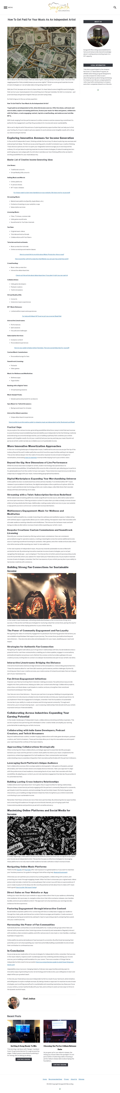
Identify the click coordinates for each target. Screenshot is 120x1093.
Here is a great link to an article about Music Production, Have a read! (42, 254)
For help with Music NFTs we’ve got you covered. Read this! (41, 316)
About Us (74, 1079)
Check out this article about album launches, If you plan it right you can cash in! (42, 275)
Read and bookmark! (60, 872)
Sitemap (81, 1079)
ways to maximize (31, 457)
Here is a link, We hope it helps (26, 887)
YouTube (28, 870)
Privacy (66, 1079)
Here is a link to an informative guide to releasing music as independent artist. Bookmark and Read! (42, 422)
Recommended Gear (55, 1079)
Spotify (19, 870)
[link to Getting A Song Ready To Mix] (23, 1031)
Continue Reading (23, 1059)
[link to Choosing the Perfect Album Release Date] (59, 1031)
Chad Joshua (29, 998)
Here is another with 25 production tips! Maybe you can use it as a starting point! (41, 259)
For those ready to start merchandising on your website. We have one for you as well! (42, 192)
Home (45, 1079)
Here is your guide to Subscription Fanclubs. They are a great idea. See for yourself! (41, 348)
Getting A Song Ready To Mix (24, 1046)
